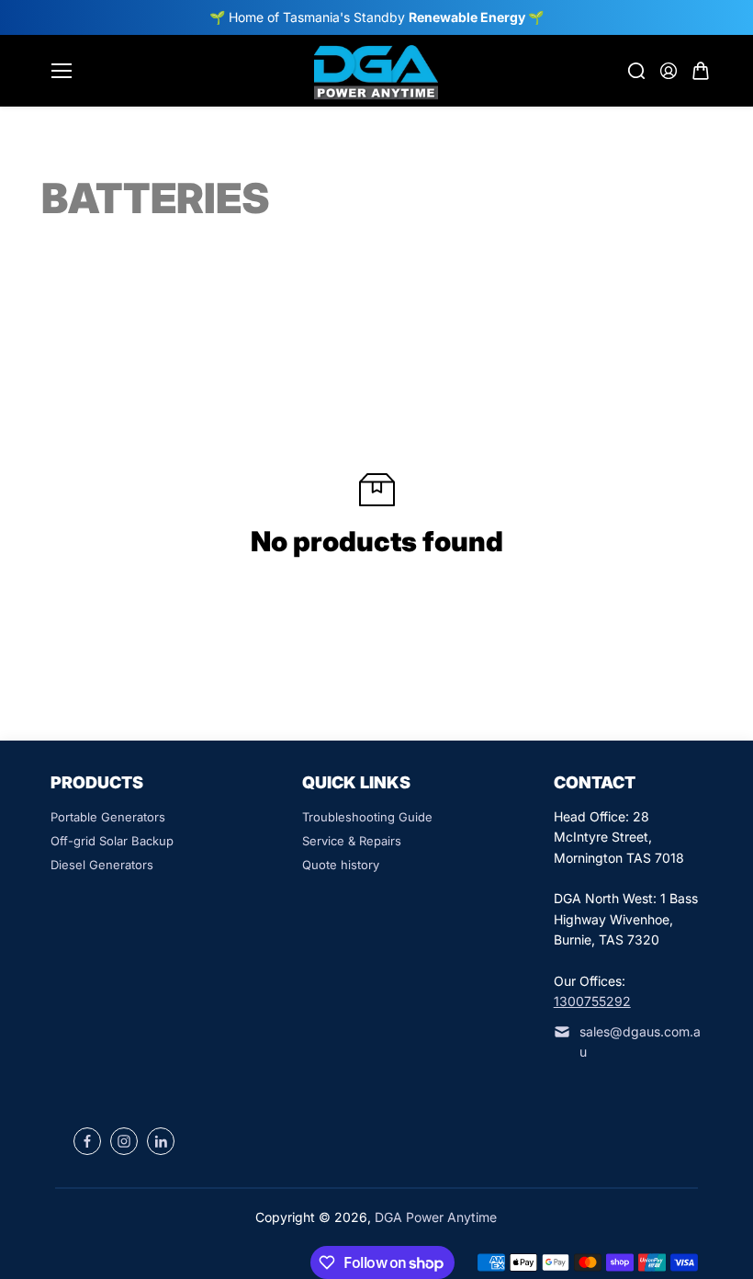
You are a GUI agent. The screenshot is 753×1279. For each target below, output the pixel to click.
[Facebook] (87, 1141)
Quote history (340, 864)
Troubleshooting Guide (367, 816)
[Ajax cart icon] (701, 71)
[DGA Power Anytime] (376, 71)
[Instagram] (124, 1141)
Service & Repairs (351, 840)
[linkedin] (160, 1141)
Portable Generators (108, 816)
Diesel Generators (102, 864)
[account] (668, 71)
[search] (636, 71)
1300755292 (592, 1001)
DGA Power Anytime (436, 1217)
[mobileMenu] (61, 71)
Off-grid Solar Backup (112, 840)
